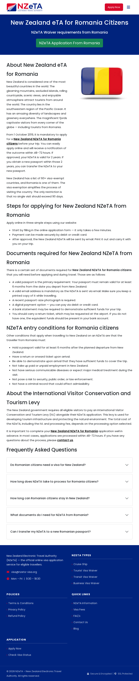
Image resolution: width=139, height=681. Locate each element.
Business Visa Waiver (86, 583)
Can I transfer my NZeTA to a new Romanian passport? (50, 532)
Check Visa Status (19, 655)
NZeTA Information (85, 603)
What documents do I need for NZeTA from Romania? (49, 515)
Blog (76, 628)
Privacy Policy (16, 609)
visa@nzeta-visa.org (24, 572)
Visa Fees (79, 609)
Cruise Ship (80, 564)
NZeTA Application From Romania (69, 43)
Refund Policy (16, 616)
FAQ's (76, 616)
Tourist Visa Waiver (85, 570)
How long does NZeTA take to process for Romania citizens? (54, 481)
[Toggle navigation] (128, 7)
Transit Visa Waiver (85, 577)
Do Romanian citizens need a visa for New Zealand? (48, 465)
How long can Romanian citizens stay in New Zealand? (50, 498)
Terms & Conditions (20, 603)
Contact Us (80, 622)
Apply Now (114, 7)
